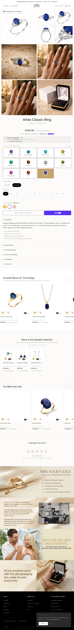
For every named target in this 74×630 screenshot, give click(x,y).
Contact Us (30, 606)
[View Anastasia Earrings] (23, 355)
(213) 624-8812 (22, 621)
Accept (43, 623)
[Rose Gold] (14, 207)
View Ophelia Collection (37, 345)
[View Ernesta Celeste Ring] (15, 299)
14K (28, 313)
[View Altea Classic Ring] (9, 355)
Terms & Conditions (56, 609)
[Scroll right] (69, 280)
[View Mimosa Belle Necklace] (47, 299)
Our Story (30, 600)
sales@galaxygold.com (10, 621)
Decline (51, 623)
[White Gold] (9, 207)
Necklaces (7, 603)
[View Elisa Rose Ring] (47, 406)
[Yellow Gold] (4, 207)
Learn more (56, 619)
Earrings (6, 600)
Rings (5, 606)
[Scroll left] (64, 280)
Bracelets (6, 609)
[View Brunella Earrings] (37, 355)
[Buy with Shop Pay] (57, 213)
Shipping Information (57, 600)
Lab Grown (7, 612)
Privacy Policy (55, 606)
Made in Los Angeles (33, 603)
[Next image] (28, 299)
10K (25, 313)
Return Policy (54, 603)
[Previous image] (2, 299)
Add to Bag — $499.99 (23, 213)
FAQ (28, 609)
